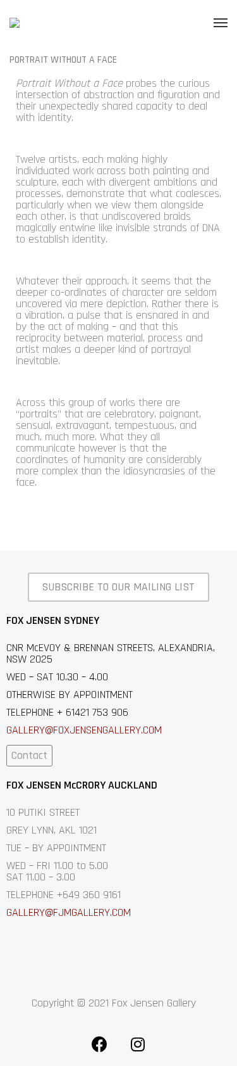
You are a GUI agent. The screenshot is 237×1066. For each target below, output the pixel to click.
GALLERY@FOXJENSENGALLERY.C (77, 730)
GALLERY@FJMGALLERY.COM (68, 912)
